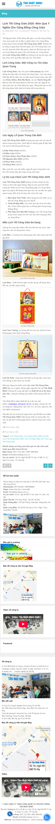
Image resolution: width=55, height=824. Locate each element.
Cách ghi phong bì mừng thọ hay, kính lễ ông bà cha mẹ (23, 713)
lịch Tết (43, 31)
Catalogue (12, 404)
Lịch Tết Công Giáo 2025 (13, 439)
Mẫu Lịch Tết (42, 439)
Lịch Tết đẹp (30, 439)
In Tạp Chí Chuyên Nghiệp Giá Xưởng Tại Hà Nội (21, 706)
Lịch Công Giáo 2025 (33, 436)
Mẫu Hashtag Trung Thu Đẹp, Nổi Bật (16, 716)
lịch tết (45, 436)
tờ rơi (29, 404)
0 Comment (24, 31)
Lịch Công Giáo (16, 436)
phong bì (22, 404)
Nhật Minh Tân (11, 31)
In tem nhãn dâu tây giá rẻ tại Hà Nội (16, 719)
